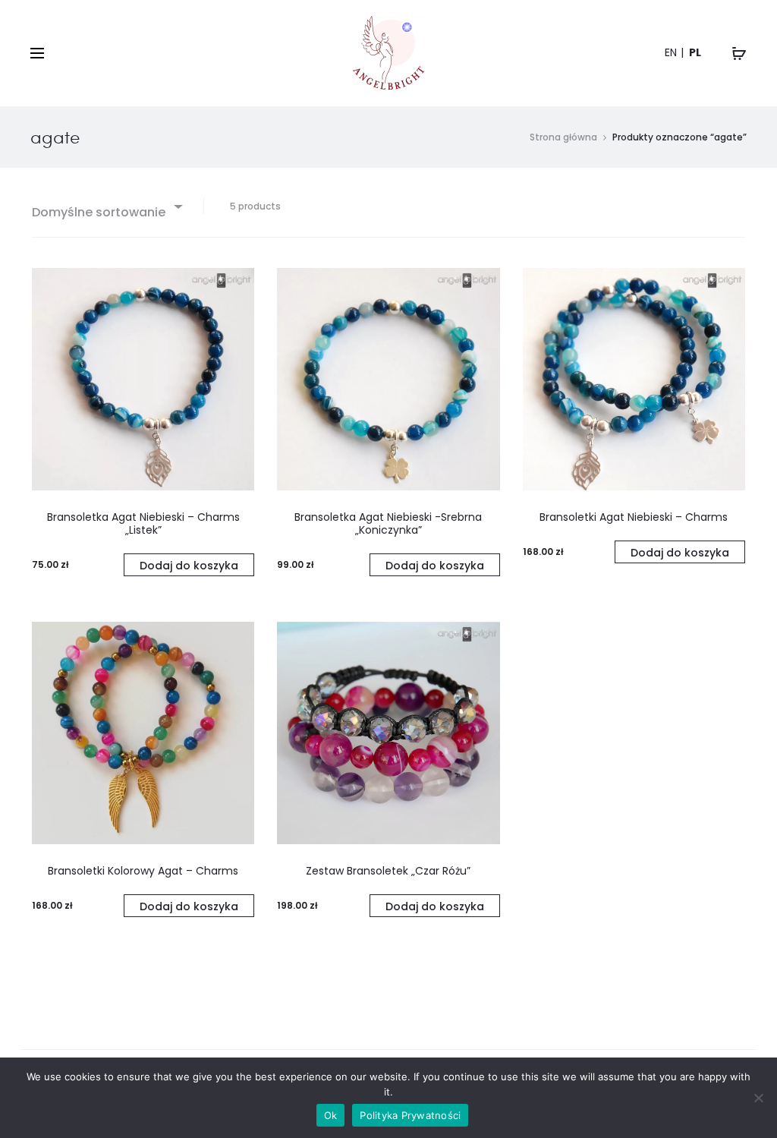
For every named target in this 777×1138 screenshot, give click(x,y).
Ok (331, 1115)
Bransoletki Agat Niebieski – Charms (633, 517)
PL (695, 52)
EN (671, 52)
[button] (189, 564)
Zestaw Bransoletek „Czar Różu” (388, 870)
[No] (758, 1097)
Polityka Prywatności (410, 1115)
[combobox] (106, 206)
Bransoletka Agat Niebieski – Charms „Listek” (143, 523)
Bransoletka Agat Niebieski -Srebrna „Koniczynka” (388, 523)
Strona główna (563, 137)
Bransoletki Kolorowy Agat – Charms (143, 870)
